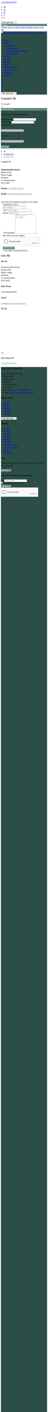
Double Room (12, 48)
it (4, 17)
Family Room (12, 53)
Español (7, 408)
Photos (6, 64)
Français (7, 411)
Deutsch (7, 402)
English (6, 405)
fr (4, 15)
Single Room (11, 45)
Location (7, 72)
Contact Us (8, 75)
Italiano (6, 413)
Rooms (6, 42)
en (4, 9)
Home (6, 40)
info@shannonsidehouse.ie (19, 193)
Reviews (7, 59)
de (4, 7)
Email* (6, 213)
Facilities (7, 56)
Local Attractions (11, 69)
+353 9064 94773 (8, 2)
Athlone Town (9, 67)
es (4, 12)
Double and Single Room (17, 50)
